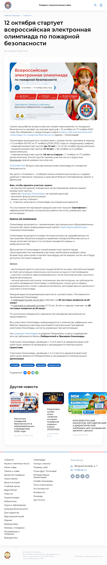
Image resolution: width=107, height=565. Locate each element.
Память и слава (11, 471)
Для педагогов (11, 512)
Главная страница (12, 15)
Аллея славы (10, 467)
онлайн (14, 365)
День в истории (12, 482)
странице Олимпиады (25, 333)
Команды (38, 496)
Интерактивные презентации (41, 476)
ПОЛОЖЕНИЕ (17, 165)
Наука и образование (15, 505)
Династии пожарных (14, 475)
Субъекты (9, 460)
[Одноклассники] (29, 372)
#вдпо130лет (10, 490)
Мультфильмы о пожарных (12, 532)
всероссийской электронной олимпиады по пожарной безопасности (51, 133)
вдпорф (41, 365)
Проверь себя (40, 467)
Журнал (8, 520)
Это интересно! (41, 488)
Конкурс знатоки (41, 463)
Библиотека (10, 501)
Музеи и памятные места (16, 463)
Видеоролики (11, 524)
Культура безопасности (16, 509)
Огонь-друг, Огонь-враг (45, 471)
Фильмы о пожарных (14, 528)
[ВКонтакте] (25, 372)
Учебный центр (12, 486)
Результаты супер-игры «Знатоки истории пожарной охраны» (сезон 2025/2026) (53, 419)
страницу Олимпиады (33, 193)
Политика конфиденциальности (88, 556)
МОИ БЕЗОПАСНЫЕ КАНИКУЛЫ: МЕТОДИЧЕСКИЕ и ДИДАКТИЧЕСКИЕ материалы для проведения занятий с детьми (89, 425)
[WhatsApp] (36, 372)
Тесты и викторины (43, 485)
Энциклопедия (11, 497)
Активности (39, 492)
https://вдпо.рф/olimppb (73, 227)
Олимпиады (39, 460)
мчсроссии (54, 365)
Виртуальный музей (14, 516)
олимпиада (27, 365)
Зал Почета (39, 500)
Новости (27, 15)
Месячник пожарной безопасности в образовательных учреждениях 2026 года (24, 425)
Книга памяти (11, 478)
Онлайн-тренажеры (43, 481)
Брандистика (11, 537)
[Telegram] (33, 372)
